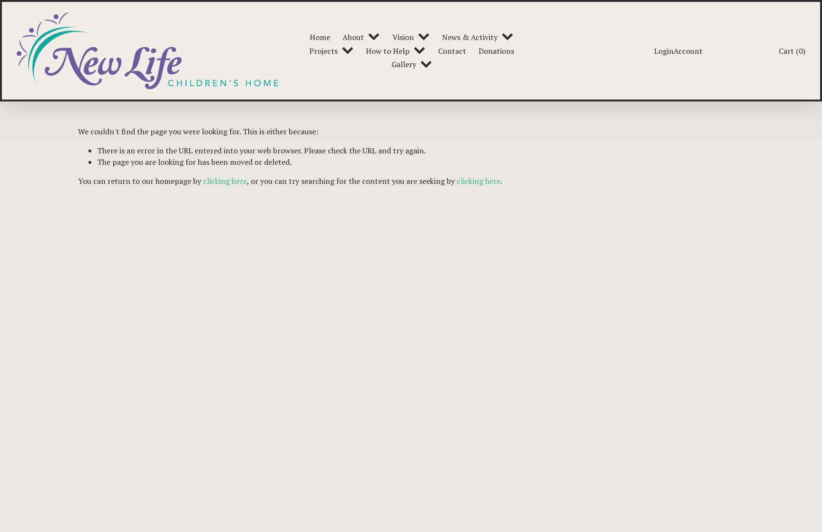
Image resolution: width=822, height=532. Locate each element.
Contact (452, 51)
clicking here (225, 181)
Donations (496, 51)
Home (320, 37)
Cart (792, 51)
